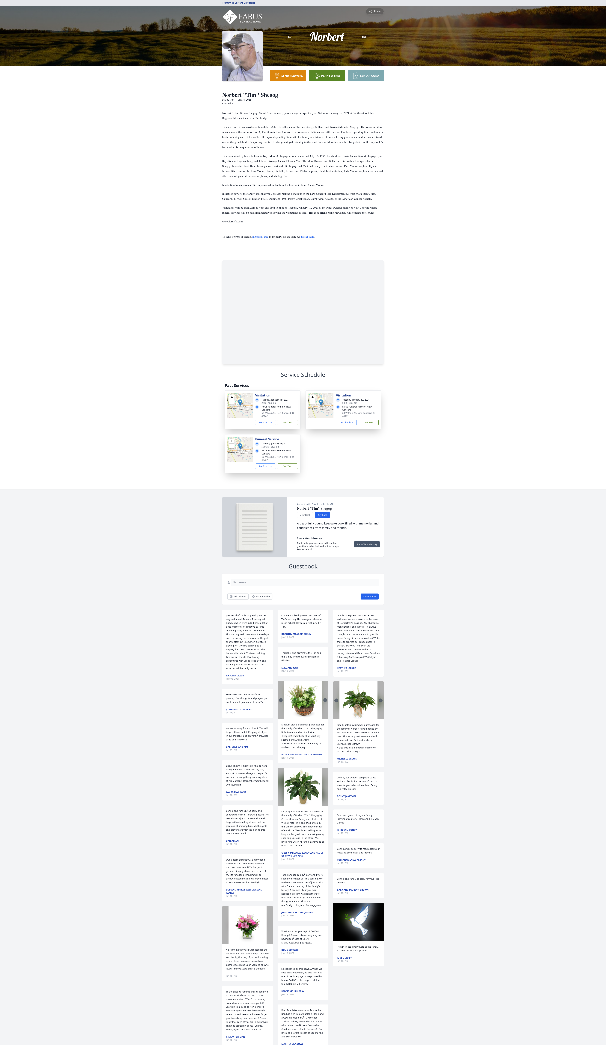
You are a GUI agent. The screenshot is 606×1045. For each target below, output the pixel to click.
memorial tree (260, 236)
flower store (307, 236)
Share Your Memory (366, 544)
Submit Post (369, 596)
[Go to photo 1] (302, 717)
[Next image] (325, 700)
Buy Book (322, 514)
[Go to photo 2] (304, 717)
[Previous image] (281, 700)
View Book (305, 514)
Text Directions (265, 422)
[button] (240, 402)
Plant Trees (287, 422)
